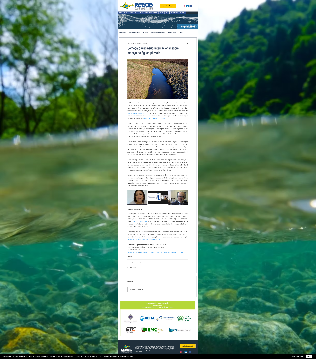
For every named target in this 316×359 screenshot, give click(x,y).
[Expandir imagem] (137, 197)
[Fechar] (314, 356)
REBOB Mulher (172, 32)
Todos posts (122, 32)
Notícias (145, 32)
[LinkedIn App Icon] (187, 6)
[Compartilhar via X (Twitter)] (132, 262)
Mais (181, 32)
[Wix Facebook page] (191, 6)
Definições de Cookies (297, 356)
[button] (126, 13)
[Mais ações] (187, 43)
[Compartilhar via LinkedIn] (136, 262)
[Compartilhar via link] (140, 262)
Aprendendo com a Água (158, 32)
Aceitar (309, 356)
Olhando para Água (134, 32)
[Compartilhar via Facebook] (128, 262)
